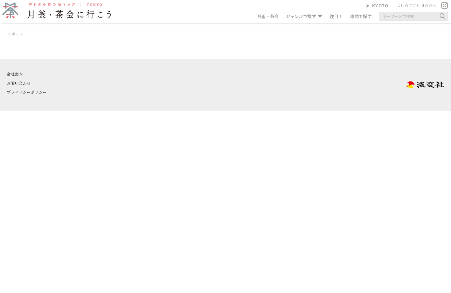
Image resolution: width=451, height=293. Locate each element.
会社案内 (15, 74)
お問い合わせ (19, 83)
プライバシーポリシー (27, 92)
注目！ (336, 16)
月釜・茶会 (268, 16)
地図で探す (361, 16)
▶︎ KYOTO (377, 6)
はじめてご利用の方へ (416, 5)
